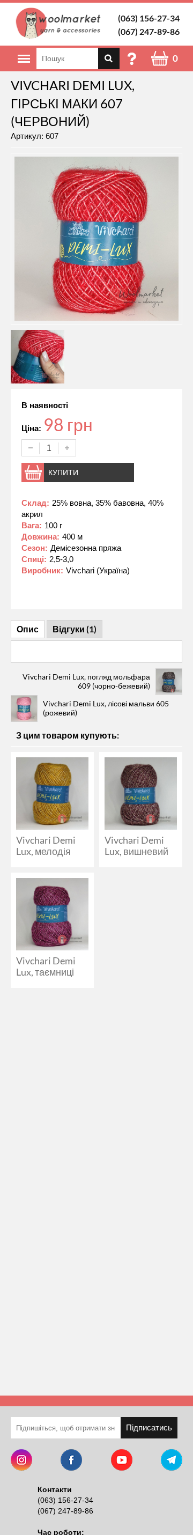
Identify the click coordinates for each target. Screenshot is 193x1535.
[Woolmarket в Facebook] (71, 1461)
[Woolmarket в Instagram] (21, 1461)
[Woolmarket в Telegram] (171, 1461)
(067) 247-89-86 (149, 31)
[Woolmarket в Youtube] (121, 1461)
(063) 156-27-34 (149, 18)
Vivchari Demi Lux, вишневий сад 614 (136, 851)
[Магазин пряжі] (60, 23)
